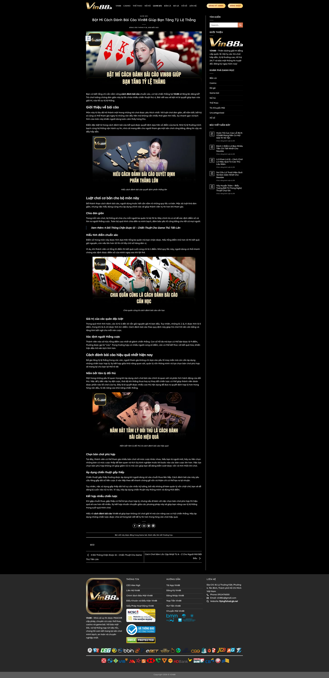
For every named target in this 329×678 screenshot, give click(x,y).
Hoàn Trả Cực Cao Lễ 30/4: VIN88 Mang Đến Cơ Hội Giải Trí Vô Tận (229, 135)
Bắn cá (167, 6)
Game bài (157, 6)
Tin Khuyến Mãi (217, 108)
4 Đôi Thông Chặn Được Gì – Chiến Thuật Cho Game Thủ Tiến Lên (142, 227)
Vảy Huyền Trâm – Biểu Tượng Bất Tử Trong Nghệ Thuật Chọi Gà (229, 188)
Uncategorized (217, 112)
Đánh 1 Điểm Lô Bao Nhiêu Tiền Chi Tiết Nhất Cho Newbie (229, 148)
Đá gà (176, 6)
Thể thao (137, 6)
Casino (126, 6)
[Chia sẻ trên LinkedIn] (153, 526)
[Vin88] (99, 5)
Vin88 (118, 6)
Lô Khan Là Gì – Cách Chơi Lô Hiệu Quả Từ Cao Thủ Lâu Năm (229, 161)
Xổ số (184, 6)
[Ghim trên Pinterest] (149, 526)
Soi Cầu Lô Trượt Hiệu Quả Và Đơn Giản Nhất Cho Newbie (229, 174)
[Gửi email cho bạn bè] (144, 526)
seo (157, 27)
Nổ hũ (148, 6)
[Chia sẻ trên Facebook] (135, 526)
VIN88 (172, 674)
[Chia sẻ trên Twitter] (139, 526)
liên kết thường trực (165, 535)
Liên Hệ (193, 6)
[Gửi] (240, 25)
